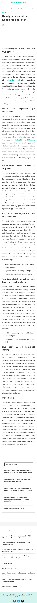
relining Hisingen (8, 452)
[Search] (35, 3)
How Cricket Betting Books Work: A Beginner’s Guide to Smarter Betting (18, 489)
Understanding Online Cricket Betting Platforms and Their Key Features (16, 499)
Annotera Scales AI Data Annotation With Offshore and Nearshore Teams (18, 471)
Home (4, 9)
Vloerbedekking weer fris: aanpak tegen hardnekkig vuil (17, 480)
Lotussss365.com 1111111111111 (15, 509)
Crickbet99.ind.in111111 (9, 586)
